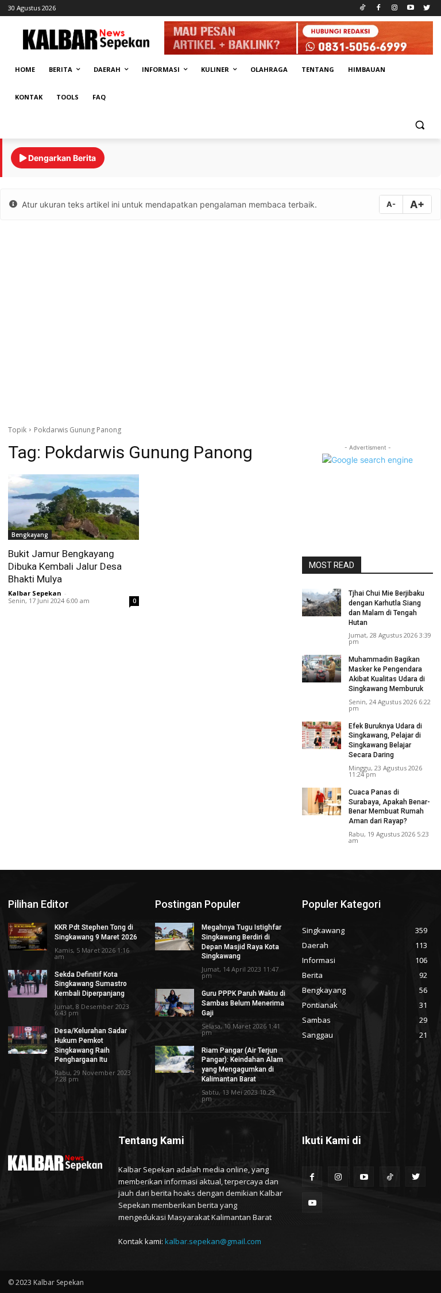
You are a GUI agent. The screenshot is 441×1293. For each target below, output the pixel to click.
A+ (417, 204)
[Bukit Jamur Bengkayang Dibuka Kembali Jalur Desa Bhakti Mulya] (73, 507)
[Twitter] (426, 8)
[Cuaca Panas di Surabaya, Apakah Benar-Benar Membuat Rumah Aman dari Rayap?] (321, 801)
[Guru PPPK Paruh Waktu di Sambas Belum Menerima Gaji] (174, 1002)
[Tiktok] (362, 8)
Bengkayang (29, 535)
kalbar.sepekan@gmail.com (213, 1241)
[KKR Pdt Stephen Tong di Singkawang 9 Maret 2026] (27, 936)
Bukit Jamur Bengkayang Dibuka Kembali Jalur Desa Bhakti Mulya (65, 566)
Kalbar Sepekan (34, 593)
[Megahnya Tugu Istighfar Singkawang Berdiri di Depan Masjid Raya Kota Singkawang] (174, 936)
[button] (419, 125)
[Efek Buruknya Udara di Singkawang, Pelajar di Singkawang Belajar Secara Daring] (321, 735)
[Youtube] (410, 8)
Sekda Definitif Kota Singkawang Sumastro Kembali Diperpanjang (91, 984)
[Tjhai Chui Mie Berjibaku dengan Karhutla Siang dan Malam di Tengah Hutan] (321, 602)
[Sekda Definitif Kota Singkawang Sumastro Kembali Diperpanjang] (27, 983)
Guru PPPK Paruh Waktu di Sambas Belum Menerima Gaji (243, 1003)
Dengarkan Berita (61, 158)
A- (391, 204)
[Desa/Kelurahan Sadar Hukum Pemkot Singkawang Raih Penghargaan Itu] (27, 1040)
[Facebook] (378, 8)
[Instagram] (394, 8)
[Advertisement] (220, 320)
